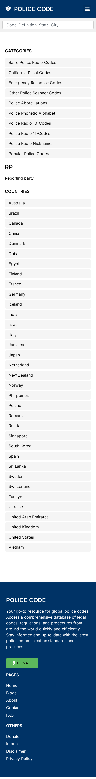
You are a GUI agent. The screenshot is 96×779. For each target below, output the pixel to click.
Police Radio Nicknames (31, 143)
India (13, 314)
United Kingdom (24, 526)
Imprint (12, 743)
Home (11, 685)
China (14, 233)
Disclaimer (16, 751)
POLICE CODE (34, 9)
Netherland (19, 364)
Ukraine (16, 506)
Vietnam (16, 547)
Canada (16, 223)
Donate (12, 736)
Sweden (16, 476)
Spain (14, 456)
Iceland (15, 304)
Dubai (14, 253)
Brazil (14, 213)
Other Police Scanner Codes (35, 92)
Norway (16, 385)
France (15, 283)
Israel (13, 324)
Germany (17, 294)
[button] (87, 9)
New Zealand (21, 375)
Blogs (11, 692)
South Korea (20, 445)
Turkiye (15, 496)
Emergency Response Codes (35, 82)
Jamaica (16, 344)
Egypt (14, 263)
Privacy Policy (19, 758)
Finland (15, 273)
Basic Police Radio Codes (32, 62)
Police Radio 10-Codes (30, 123)
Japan (14, 354)
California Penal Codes (30, 72)
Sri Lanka (17, 466)
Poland (15, 405)
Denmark (17, 243)
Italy (12, 334)
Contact (13, 707)
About (11, 700)
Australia (17, 202)
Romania (17, 415)
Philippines (19, 395)
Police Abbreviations (28, 102)
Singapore (18, 435)
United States (21, 537)
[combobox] (48, 25)
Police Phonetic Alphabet (32, 113)
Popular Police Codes (29, 153)
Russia (14, 425)
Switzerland (20, 486)
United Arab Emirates (28, 516)
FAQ (10, 715)
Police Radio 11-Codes (29, 133)
